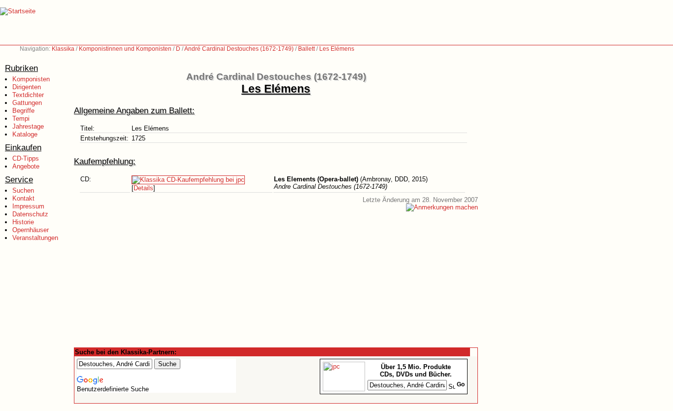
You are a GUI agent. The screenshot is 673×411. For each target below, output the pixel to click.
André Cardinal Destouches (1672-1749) (239, 48)
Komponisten (31, 79)
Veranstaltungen (35, 237)
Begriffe (23, 110)
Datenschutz (30, 214)
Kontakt (23, 198)
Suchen (23, 190)
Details (143, 188)
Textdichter (28, 95)
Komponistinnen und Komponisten (125, 48)
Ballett (306, 48)
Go (461, 384)
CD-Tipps (25, 158)
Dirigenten (26, 87)
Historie (23, 222)
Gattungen (27, 102)
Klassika (63, 48)
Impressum (28, 206)
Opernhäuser (30, 230)
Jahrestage (28, 126)
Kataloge (24, 134)
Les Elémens (336, 48)
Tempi (21, 118)
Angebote (25, 166)
